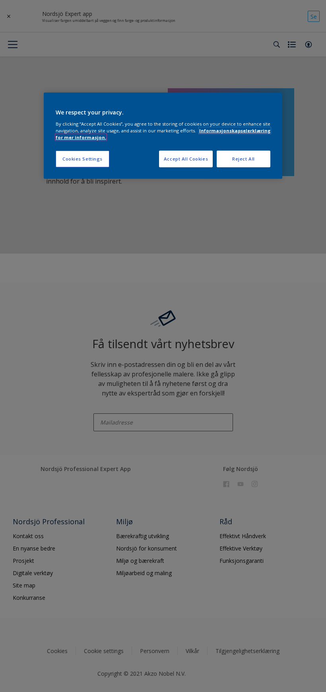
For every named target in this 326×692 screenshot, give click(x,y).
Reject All (243, 159)
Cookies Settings (82, 159)
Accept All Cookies (186, 159)
